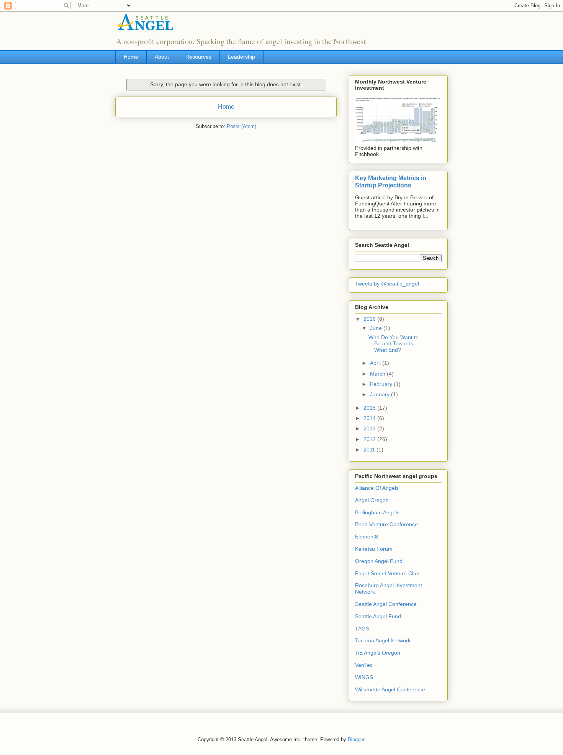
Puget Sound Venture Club (387, 573)
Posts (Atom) (241, 126)
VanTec (364, 665)
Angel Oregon (372, 500)
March (378, 374)
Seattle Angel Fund (378, 616)
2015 (370, 408)
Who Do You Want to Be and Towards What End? (393, 343)
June (376, 328)
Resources (198, 57)
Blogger (356, 739)
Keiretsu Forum (374, 549)
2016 (370, 319)
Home (131, 57)
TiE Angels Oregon (377, 653)
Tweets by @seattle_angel (387, 284)
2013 (370, 428)
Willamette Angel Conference (390, 689)
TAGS (362, 628)
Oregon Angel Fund (379, 561)
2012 (370, 439)
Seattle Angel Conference (386, 604)
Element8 (366, 536)
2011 (369, 449)
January (380, 394)
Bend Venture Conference (386, 524)
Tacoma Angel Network (383, 640)
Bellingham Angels (377, 512)
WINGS (364, 677)
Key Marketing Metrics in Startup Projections (390, 181)
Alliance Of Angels (377, 488)
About (162, 57)
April (376, 363)
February (382, 384)
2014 (370, 418)
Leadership (241, 57)
